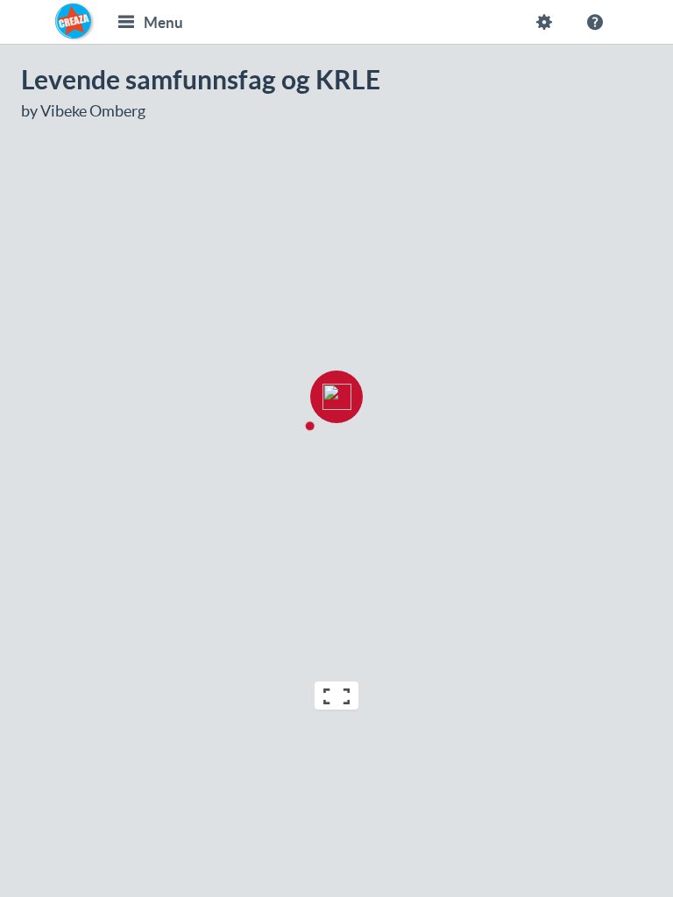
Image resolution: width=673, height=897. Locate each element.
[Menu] (126, 21)
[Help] (595, 22)
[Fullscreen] (336, 696)
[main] (336, 391)
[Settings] (544, 22)
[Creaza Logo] (74, 22)
